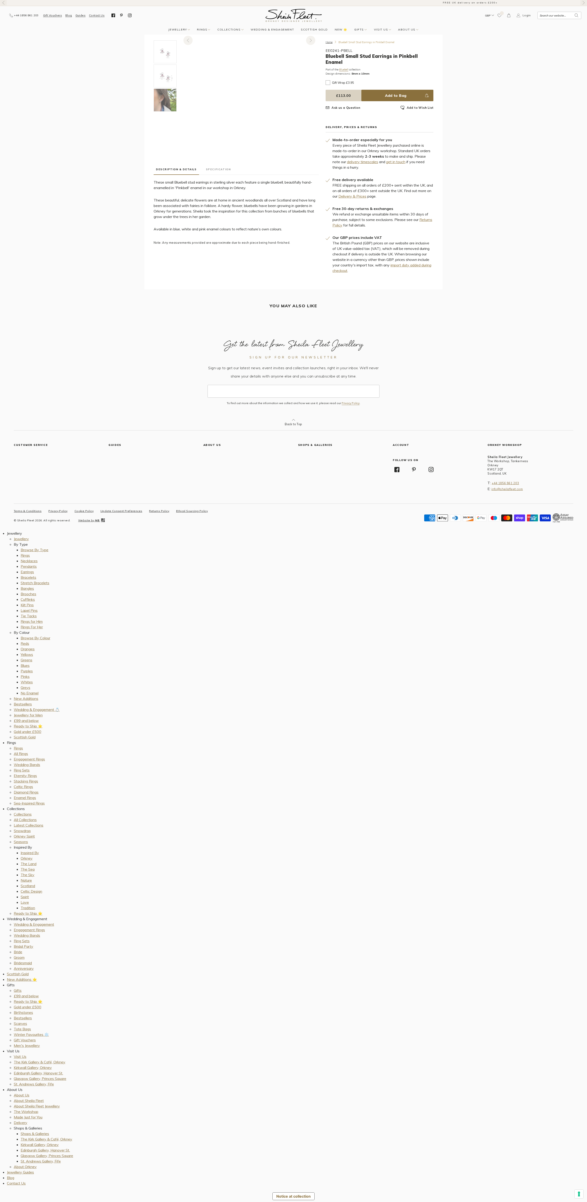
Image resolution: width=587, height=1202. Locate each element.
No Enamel (30, 693)
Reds (25, 643)
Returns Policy (159, 511)
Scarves (20, 1023)
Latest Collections (28, 825)
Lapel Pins (29, 610)
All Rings (21, 753)
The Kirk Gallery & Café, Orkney (39, 1062)
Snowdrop (22, 830)
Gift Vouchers (52, 15)
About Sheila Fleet (29, 1100)
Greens (26, 660)
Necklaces (29, 561)
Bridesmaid (23, 963)
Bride (18, 952)
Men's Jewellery (27, 1045)
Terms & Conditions (28, 511)
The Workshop (26, 1111)
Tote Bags (22, 1029)
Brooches (28, 594)
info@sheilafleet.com (507, 489)
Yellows (27, 654)
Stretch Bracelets (35, 583)
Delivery (20, 1122)
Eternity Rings (25, 775)
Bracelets (28, 577)
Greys (25, 687)
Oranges (28, 649)
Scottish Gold (314, 29)
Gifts (359, 29)
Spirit (25, 897)
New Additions (26, 698)
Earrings (27, 572)
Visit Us (381, 29)
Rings (202, 29)
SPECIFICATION (218, 169)
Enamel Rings (25, 797)
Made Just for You (28, 1117)
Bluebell (343, 69)
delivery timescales (362, 161)
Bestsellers (23, 704)
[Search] (576, 15)
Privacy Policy (351, 403)
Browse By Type (34, 550)
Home (329, 42)
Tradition (28, 908)
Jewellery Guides (20, 1172)
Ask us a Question (346, 107)
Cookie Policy (84, 511)
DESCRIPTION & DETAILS (176, 169)
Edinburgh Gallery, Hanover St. (38, 1073)
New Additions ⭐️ (22, 979)
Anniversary (24, 968)
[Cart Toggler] (509, 15)
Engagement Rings (29, 759)
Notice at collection (293, 1196)
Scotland (28, 885)
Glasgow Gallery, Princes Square (40, 1078)
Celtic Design (31, 891)
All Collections (25, 819)
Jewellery (177, 29)
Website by (88, 520)
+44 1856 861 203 (505, 483)
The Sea (28, 869)
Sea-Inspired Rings (29, 803)
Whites (27, 682)
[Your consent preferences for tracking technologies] (579, 1194)
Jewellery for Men (28, 715)
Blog (68, 15)
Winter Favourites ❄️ (31, 1034)
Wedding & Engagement (272, 29)
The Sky (27, 874)
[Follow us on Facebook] (113, 15)
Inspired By (30, 852)
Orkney (27, 858)
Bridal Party (23, 946)
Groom (19, 957)
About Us (406, 29)
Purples (27, 671)
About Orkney (25, 1166)
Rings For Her (32, 627)
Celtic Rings (23, 786)
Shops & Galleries (35, 1133)
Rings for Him (32, 621)
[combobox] (559, 15)
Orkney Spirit (24, 836)
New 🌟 (341, 29)
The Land (28, 863)
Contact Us (97, 15)
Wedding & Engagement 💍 (37, 709)
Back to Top (293, 424)
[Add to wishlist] (500, 15)
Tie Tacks (29, 616)
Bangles (27, 588)
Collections (229, 29)
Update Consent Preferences (121, 511)
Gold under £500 (27, 731)
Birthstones (23, 1012)
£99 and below (26, 720)
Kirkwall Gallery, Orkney (33, 1067)
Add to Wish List (420, 107)
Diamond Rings (26, 792)
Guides (80, 15)
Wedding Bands (27, 764)
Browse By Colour (35, 638)
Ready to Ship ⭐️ (28, 726)
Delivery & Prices (352, 196)
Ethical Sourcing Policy (192, 511)
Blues (25, 665)
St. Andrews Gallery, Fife (34, 1084)
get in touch (395, 161)
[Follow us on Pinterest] (121, 15)
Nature (26, 880)
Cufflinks (28, 599)
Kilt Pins (27, 605)
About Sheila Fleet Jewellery (37, 1106)
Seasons (21, 841)
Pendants (29, 566)
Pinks (25, 676)
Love (25, 902)
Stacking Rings (26, 781)
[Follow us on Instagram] (130, 15)
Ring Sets (22, 770)
